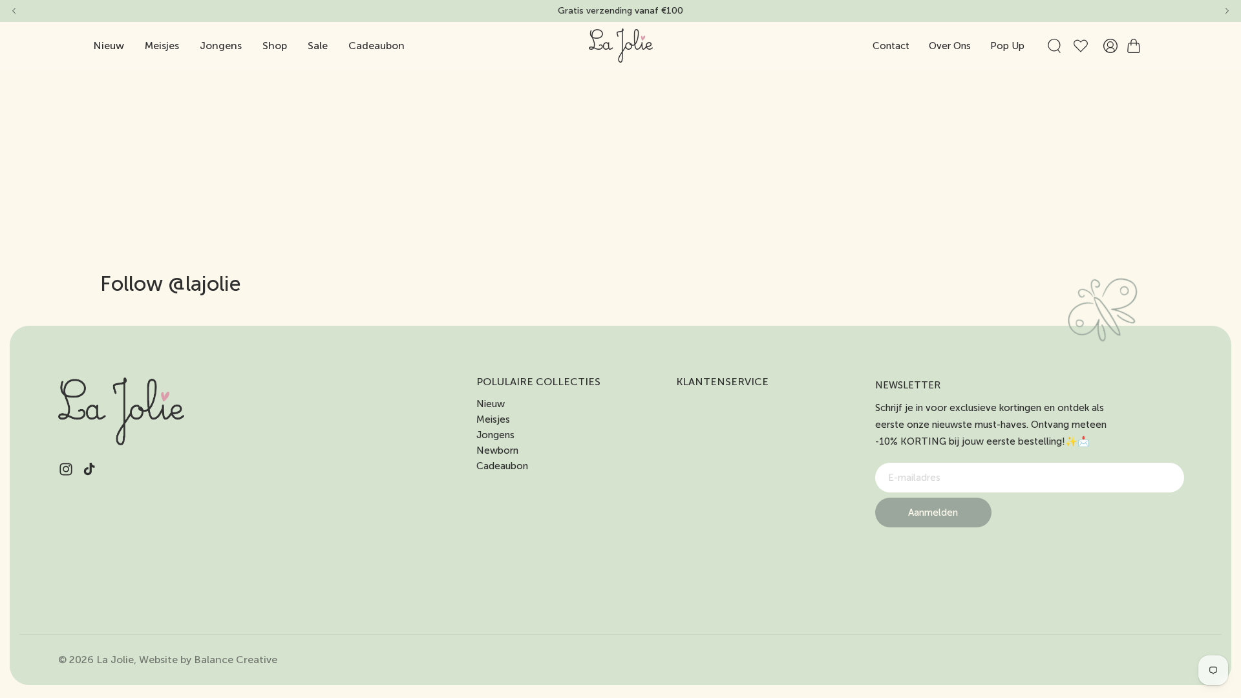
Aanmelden (933, 512)
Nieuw (490, 404)
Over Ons (950, 46)
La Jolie (115, 659)
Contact (891, 46)
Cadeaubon (502, 466)
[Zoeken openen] (1054, 46)
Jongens (495, 435)
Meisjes (493, 419)
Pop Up (1007, 46)
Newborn (497, 450)
